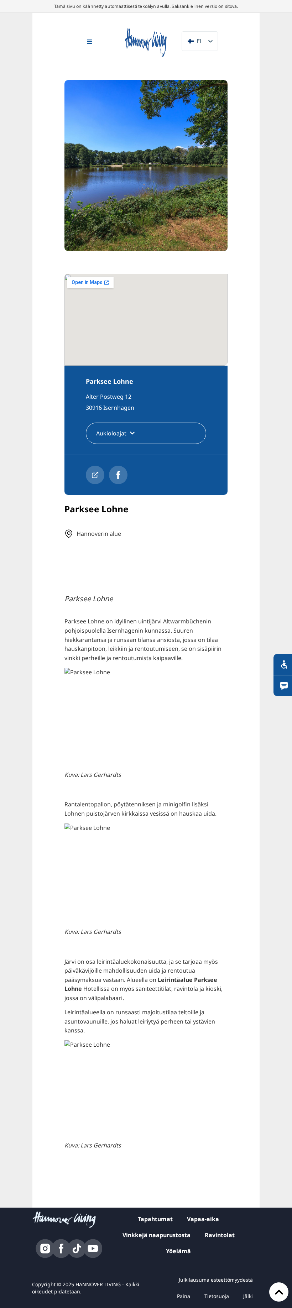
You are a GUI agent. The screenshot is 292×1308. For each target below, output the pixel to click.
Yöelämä (178, 1251)
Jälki (248, 1296)
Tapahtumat (155, 1219)
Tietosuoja (216, 1296)
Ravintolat (220, 1235)
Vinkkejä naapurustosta (156, 1235)
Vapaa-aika (203, 1219)
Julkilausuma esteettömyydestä (216, 1279)
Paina (183, 1296)
